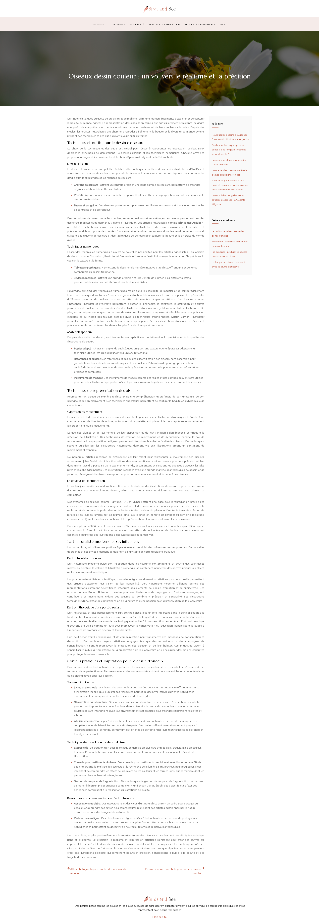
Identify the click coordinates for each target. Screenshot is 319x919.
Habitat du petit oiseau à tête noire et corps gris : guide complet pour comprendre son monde (230, 185)
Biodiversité (137, 24)
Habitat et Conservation (164, 24)
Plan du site (159, 917)
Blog (223, 24)
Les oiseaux (100, 24)
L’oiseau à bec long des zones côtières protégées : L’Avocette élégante (228, 200)
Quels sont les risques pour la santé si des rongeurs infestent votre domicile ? (229, 150)
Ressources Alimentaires (200, 24)
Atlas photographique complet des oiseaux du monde (98, 871)
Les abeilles (118, 24)
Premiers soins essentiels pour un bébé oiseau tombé (173, 871)
